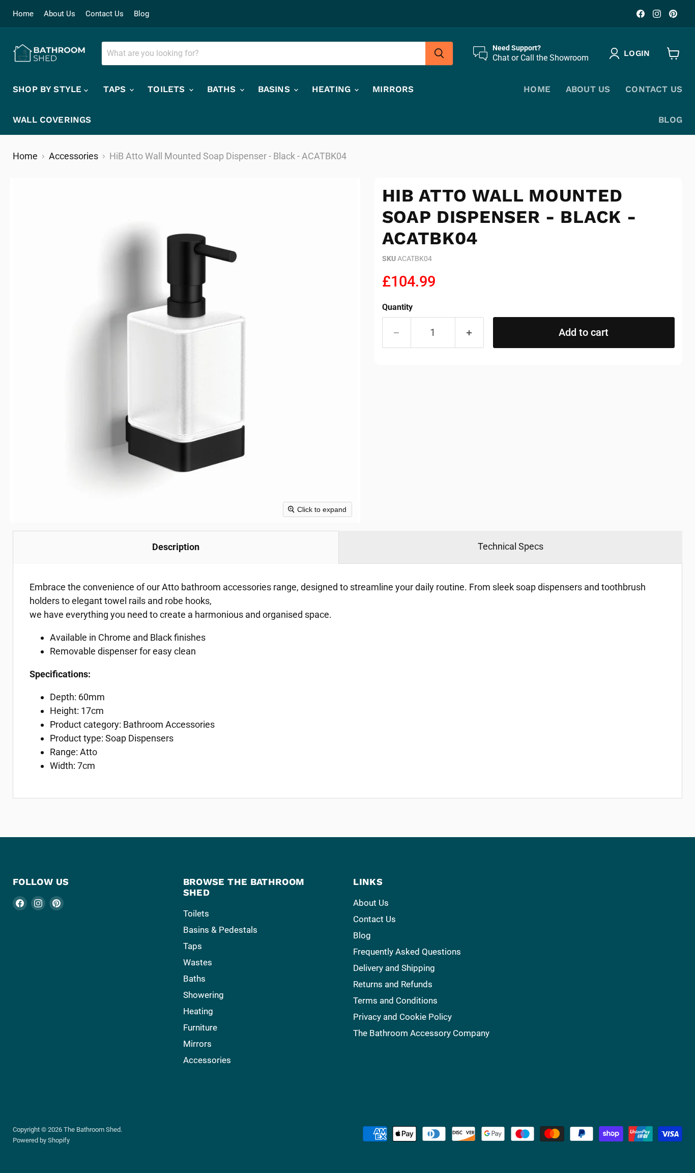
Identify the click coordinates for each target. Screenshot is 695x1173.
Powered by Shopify (41, 1140)
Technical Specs (510, 546)
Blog (141, 14)
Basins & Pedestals (220, 930)
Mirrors (393, 89)
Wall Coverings (52, 120)
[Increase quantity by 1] (469, 332)
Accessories (73, 156)
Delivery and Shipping (394, 968)
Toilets (167, 89)
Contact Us (104, 14)
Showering (203, 995)
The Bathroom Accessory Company (421, 1033)
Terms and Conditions (395, 1000)
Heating (332, 89)
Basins (275, 89)
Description (175, 546)
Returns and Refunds (392, 984)
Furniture (200, 1027)
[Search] (439, 53)
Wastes (197, 962)
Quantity (397, 307)
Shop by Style (48, 89)
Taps (115, 89)
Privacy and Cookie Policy (402, 1017)
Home (23, 14)
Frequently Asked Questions (407, 952)
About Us (59, 14)
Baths (223, 89)
